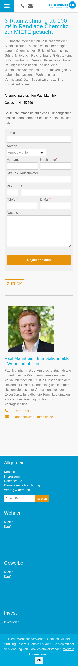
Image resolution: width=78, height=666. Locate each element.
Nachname (48, 159)
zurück (14, 283)
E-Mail (45, 199)
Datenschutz (13, 481)
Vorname (13, 159)
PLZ (10, 186)
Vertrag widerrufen (17, 490)
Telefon (12, 199)
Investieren (12, 622)
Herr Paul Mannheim (44, 95)
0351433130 (21, 411)
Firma (11, 133)
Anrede (12, 146)
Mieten (9, 522)
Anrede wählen (19, 152)
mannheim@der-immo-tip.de (32, 417)
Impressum (12, 476)
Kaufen (9, 526)
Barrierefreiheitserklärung (22, 485)
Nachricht (13, 212)
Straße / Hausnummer (22, 173)
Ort (23, 186)
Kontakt (9, 472)
